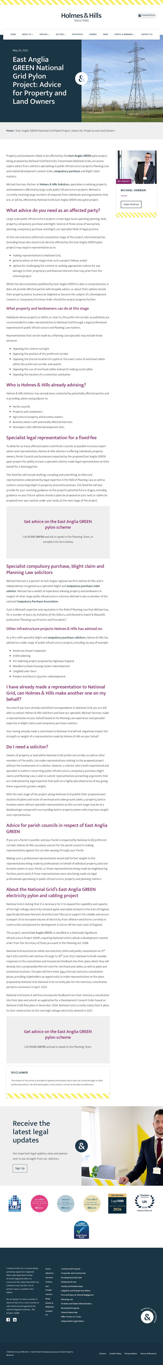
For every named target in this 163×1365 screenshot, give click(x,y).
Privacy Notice (130, 1353)
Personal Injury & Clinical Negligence (77, 1295)
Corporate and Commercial (73, 1273)
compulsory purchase (67, 171)
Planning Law (67, 1299)
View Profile (131, 204)
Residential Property (70, 1308)
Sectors (60, 34)
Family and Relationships (72, 1286)
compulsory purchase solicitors (67, 637)
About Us (26, 34)
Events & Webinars (124, 34)
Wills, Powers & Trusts (71, 1316)
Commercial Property (70, 1269)
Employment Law (68, 1282)
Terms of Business (148, 1353)
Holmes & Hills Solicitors (54, 184)
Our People (77, 34)
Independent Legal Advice (72, 1321)
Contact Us (146, 34)
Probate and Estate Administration (76, 1303)
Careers (93, 34)
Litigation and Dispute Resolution (76, 1290)
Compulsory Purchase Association (37, 601)
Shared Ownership (69, 1312)
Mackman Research (51, 1352)
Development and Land (71, 1277)
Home (13, 34)
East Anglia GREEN (79, 156)
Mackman (10, 1355)
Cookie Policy (115, 1353)
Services (43, 34)
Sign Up (20, 1168)
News (105, 34)
